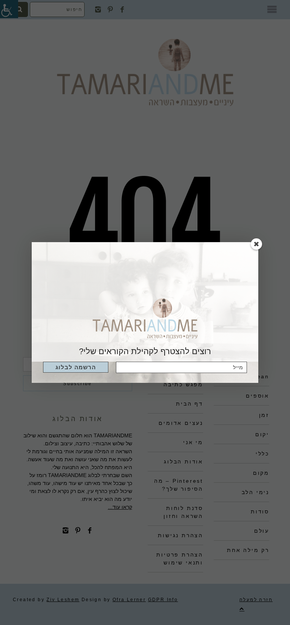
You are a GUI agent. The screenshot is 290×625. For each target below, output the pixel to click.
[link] (75, 367)
